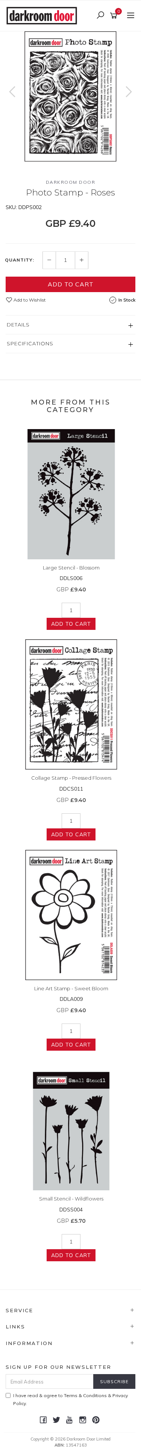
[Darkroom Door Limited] (44, 15)
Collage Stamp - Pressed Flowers (71, 778)
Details (18, 325)
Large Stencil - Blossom (71, 568)
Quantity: (19, 260)
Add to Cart (71, 284)
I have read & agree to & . (70, 1399)
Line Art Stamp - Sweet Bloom (71, 988)
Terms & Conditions (85, 1395)
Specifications (30, 343)
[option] (70, 96)
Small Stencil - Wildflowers (71, 1199)
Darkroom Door (71, 182)
